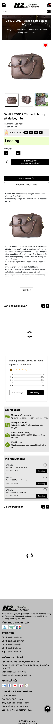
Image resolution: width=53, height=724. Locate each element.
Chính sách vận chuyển (13, 641)
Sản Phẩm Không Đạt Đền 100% (17, 710)
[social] (4, 685)
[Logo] (26, 5)
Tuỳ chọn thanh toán (11, 651)
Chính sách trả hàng (11, 648)
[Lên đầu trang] (47, 702)
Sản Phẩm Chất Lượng (12, 699)
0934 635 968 (19, 671)
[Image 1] (26, 64)
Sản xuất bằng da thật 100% (15, 706)
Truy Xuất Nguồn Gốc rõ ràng (15, 703)
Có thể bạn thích (13, 506)
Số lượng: (8, 148)
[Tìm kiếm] (49, 11)
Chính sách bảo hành (12, 637)
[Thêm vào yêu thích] (45, 45)
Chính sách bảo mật (11, 644)
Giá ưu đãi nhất (9, 695)
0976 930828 (26, 435)
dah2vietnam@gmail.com (20, 675)
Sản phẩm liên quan (15, 306)
